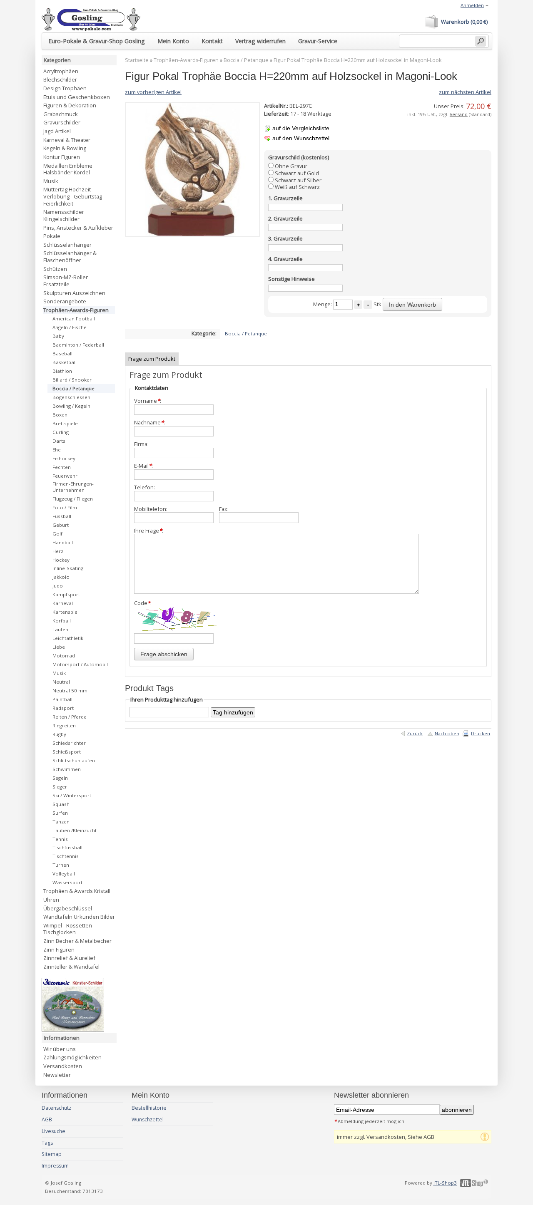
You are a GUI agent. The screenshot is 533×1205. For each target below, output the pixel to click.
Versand (459, 114)
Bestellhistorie (149, 1107)
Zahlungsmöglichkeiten (72, 1057)
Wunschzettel (148, 1119)
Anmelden (472, 5)
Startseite (137, 60)
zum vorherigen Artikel (153, 92)
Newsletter (57, 1075)
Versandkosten (62, 1066)
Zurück (415, 733)
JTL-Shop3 (445, 1183)
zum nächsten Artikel (465, 92)
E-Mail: (143, 465)
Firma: (141, 444)
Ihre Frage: (148, 530)
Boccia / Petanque (246, 60)
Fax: (224, 509)
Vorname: (147, 400)
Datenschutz (56, 1107)
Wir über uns (59, 1049)
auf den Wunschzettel (300, 138)
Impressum (55, 1165)
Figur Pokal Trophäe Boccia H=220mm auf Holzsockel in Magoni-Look (357, 60)
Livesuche (53, 1131)
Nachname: (149, 422)
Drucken (480, 733)
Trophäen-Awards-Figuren (186, 60)
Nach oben (447, 733)
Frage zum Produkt (151, 358)
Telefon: (144, 487)
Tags (47, 1142)
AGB (47, 1119)
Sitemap (52, 1154)
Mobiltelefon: (150, 509)
